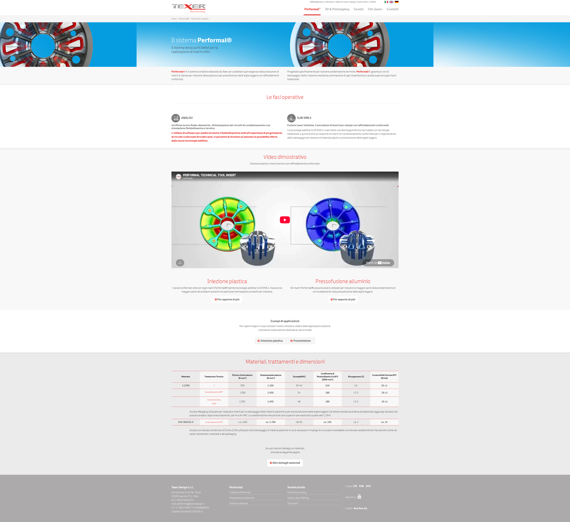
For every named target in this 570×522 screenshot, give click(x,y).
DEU (368, 486)
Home (173, 19)
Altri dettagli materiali (286, 463)
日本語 (373, 2)
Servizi (359, 9)
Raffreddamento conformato (322, 2)
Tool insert (292, 503)
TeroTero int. (361, 508)
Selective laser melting (345, 2)
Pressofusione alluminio (241, 497)
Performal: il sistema (199, 19)
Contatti (393, 9)
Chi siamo (375, 9)
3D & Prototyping (337, 9)
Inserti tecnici (363, 2)
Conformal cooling (297, 492)
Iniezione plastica (238, 503)
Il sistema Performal (240, 492)
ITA (355, 486)
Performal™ (312, 9)
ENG (361, 486)
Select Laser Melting (298, 497)
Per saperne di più (228, 299)
